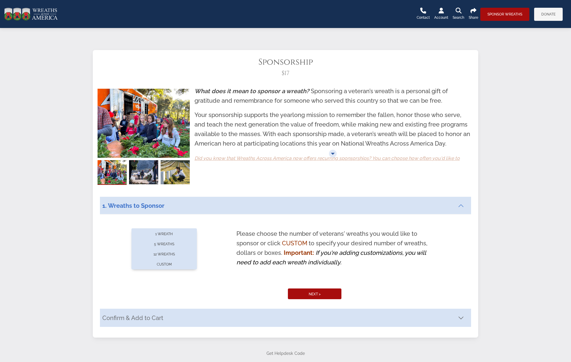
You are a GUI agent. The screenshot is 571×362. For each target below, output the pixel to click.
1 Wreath (164, 234)
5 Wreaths (164, 244)
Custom (164, 264)
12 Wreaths (164, 254)
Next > (315, 294)
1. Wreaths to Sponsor (133, 205)
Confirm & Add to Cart (132, 318)
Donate (548, 14)
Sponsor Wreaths (504, 14)
